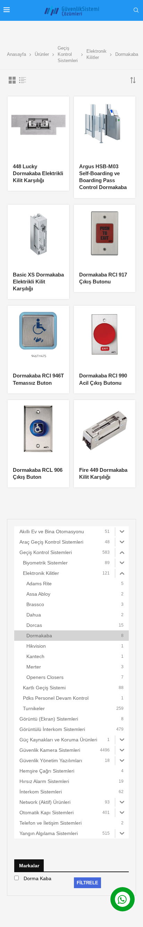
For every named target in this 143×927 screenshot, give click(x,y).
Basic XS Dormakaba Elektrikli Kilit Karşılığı (38, 282)
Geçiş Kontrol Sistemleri (68, 54)
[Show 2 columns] (12, 80)
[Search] (136, 10)
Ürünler (42, 54)
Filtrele (87, 882)
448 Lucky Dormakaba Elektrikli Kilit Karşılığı (38, 173)
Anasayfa (16, 54)
